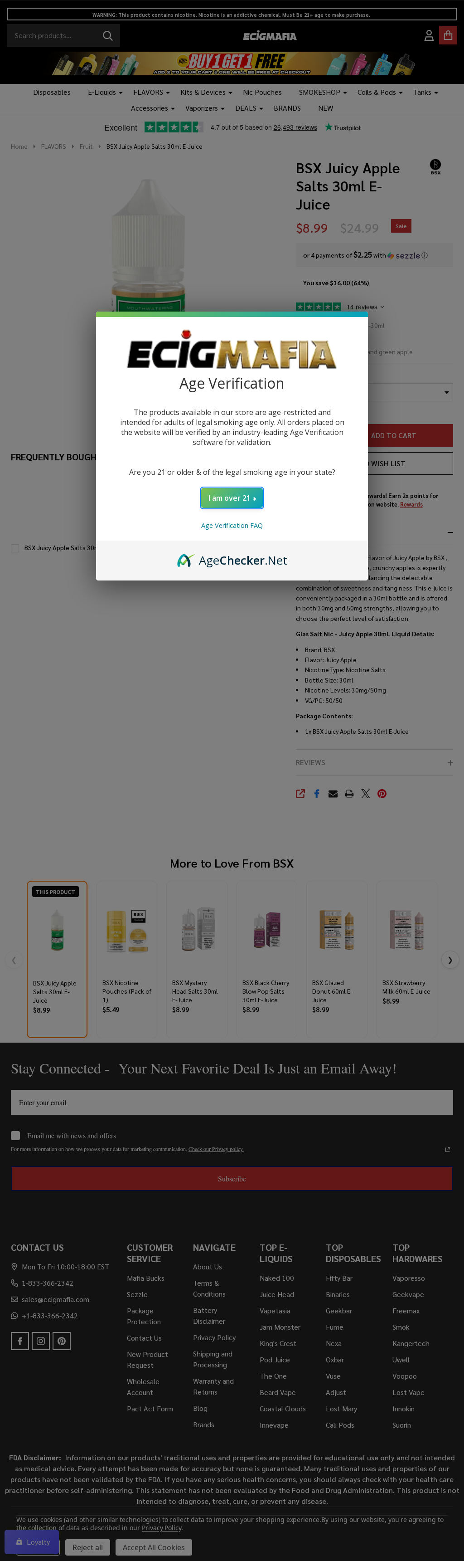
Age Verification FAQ (232, 525)
